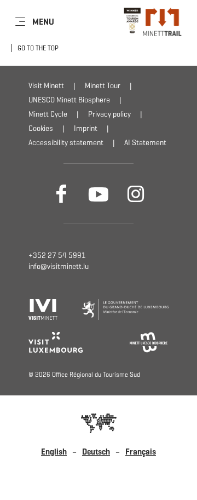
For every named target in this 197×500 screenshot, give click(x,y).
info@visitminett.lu (58, 266)
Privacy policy (109, 114)
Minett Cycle (47, 114)
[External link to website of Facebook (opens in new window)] (61, 193)
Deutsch (96, 452)
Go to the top (38, 48)
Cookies (40, 128)
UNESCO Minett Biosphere (69, 100)
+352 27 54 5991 (57, 255)
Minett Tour (102, 85)
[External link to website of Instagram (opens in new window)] (136, 193)
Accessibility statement (65, 142)
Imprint (85, 128)
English (54, 452)
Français (140, 452)
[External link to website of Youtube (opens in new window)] (98, 193)
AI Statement (145, 142)
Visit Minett (46, 85)
